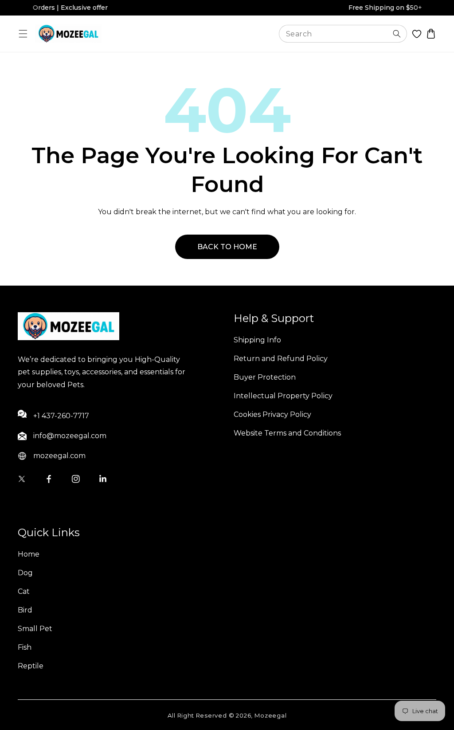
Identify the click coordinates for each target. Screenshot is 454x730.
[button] (23, 34)
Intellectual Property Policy (283, 396)
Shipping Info (257, 340)
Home (28, 554)
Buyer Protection (265, 377)
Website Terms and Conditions (287, 433)
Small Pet (35, 628)
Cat (24, 591)
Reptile (30, 666)
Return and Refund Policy (281, 358)
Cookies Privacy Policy (272, 414)
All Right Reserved (197, 715)
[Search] (397, 34)
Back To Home (227, 247)
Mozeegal (270, 715)
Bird (25, 610)
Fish (24, 647)
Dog (25, 573)
